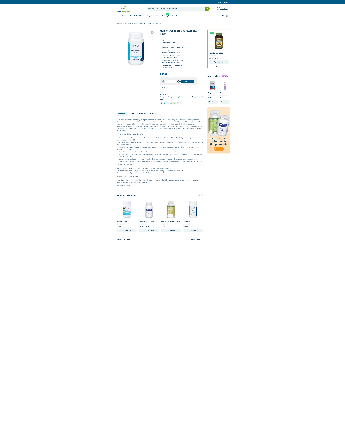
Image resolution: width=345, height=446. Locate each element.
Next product (196, 239)
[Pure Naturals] (123, 9)
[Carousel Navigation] (200, 195)
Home (119, 23)
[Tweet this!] (164, 103)
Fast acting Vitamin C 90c (170, 222)
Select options (150, 230)
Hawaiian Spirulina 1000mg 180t (216, 54)
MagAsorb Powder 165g (212, 94)
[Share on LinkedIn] (171, 103)
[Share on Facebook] (161, 103)
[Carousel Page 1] (216, 106)
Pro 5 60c (186, 222)
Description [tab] (122, 114)
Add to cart (188, 81)
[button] (152, 32)
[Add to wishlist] (160, 88)
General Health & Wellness (187, 97)
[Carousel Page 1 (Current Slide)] (216, 66)
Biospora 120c (122, 222)
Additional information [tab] (137, 114)
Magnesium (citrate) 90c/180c (146, 223)
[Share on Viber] (177, 103)
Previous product (124, 239)
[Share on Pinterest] (167, 103)
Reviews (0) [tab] (153, 114)
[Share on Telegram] (180, 103)
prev (199, 195)
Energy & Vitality (133, 23)
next (202, 195)
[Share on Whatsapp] (174, 103)
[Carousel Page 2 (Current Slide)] (218, 106)
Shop (124, 23)
